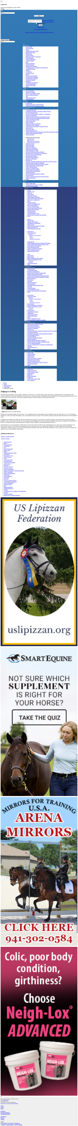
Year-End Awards (31, 233)
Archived (31, 237)
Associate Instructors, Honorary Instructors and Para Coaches (42, 331)
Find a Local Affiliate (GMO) (33, 93)
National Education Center (32, 51)
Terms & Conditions (14, 1103)
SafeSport (3, 1111)
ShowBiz (29, 286)
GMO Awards (30, 224)
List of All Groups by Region (34, 358)
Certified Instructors (30, 69)
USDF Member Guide (32, 372)
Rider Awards (30, 257)
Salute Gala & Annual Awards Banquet (36, 215)
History (27, 49)
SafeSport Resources (31, 85)
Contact (2, 1119)
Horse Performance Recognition (35, 258)
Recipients (30, 262)
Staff (27, 62)
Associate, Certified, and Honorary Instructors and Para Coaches (41, 161)
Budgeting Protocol (8, 468)
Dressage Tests (31, 310)
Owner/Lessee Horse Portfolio (34, 208)
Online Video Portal (30, 121)
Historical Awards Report (35, 239)
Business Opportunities (9, 473)
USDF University (30, 134)
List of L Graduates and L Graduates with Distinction (40, 344)
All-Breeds (30, 234)
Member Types (31, 191)
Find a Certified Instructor (32, 95)
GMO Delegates (7, 457)
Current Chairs (7, 464)
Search (31, 236)
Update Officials (31, 354)
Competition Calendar (32, 311)
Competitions (29, 103)
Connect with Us (29, 32)
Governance (29, 71)
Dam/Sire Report (31, 210)
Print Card (29, 193)
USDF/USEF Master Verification (35, 198)
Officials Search (31, 284)
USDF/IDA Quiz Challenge (32, 125)
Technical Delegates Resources (34, 337)
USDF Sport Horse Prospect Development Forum (38, 117)
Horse (28, 201)
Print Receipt (30, 194)
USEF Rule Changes (32, 314)
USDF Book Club (30, 140)
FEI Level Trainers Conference (33, 123)
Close (2, 9)
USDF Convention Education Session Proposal (37, 176)
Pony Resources (30, 175)
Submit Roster (30, 355)
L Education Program (31, 110)
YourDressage (30, 373)
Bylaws (27, 74)
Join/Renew (3, 1116)
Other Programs (29, 122)
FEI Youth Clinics (30, 129)
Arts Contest (30, 255)
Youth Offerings (30, 58)
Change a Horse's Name (33, 206)
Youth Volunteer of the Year (34, 228)
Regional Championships (33, 271)
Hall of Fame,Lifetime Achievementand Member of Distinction (33, 222)
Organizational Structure (31, 78)
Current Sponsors (30, 65)
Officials (28, 70)
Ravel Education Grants (33, 247)
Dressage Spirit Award (32, 251)
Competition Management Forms (35, 285)
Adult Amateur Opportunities (33, 169)
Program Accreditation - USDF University (37, 362)
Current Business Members (10, 481)
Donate (2, 1118)
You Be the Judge (30, 138)
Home (5, 382)
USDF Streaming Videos (32, 186)
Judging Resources (30, 172)
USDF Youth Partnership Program (34, 133)
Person (29, 190)
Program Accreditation (31, 148)
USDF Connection (31, 370)
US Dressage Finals (32, 270)
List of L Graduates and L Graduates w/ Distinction (38, 114)
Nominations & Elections (32, 82)
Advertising (6, 477)
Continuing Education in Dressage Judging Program (38, 111)
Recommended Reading (31, 112)
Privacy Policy (3, 1103)
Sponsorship (7, 474)
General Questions (8, 494)
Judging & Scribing (30, 92)
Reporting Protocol (8, 466)
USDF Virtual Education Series (33, 141)
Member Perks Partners (31, 66)
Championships (31, 269)
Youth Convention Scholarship (34, 248)
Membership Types (30, 52)
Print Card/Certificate (32, 205)
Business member (41, 23)
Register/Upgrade (31, 202)
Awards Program (31, 212)
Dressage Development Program (33, 154)
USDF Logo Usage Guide (33, 379)
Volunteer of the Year (32, 227)
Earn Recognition (30, 146)
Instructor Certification (31, 158)
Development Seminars (31, 156)
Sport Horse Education (31, 115)
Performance (30, 231)
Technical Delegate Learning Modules (35, 152)
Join (27, 96)
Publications (30, 369)
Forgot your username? (47, 20)
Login (39, 15)
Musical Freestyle (31, 278)
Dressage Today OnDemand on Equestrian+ (36, 153)
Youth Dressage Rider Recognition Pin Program (38, 243)
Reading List (29, 160)
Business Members (30, 63)
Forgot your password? (47, 22)
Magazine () (33, 56)
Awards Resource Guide (33, 213)
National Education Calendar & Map (34, 104)
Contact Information (30, 59)
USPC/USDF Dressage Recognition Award (37, 244)
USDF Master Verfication (33, 197)
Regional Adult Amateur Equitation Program (38, 277)
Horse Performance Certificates (34, 305)
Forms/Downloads (5, 1112)
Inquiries (6, 492)
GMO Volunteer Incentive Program (35, 226)
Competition (7, 387)
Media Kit (29, 374)
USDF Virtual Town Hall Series (33, 142)
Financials (28, 81)
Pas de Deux (30, 280)
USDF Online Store (30, 183)
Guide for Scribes (5, 438)
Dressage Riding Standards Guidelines (35, 163)
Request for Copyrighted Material (12, 495)
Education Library (30, 143)
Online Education (30, 145)
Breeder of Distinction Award (34, 259)
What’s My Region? (32, 195)
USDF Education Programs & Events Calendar (37, 164)
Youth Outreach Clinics (31, 130)
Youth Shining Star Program (34, 246)
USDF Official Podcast (31, 167)
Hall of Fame (29, 54)
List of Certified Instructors (33, 343)
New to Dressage (30, 91)
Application (30, 261)
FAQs (27, 86)
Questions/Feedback (5, 1114)
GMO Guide (30, 353)
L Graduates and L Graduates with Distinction (37, 67)
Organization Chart (8, 459)
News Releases (31, 380)
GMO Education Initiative (32, 149)
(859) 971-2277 (6, 1100)
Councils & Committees (9, 462)
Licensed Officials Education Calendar (35, 174)
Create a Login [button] (40, 27)
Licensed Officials (31, 336)
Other (28, 254)
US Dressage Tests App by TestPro (34, 184)
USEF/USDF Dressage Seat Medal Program (38, 275)
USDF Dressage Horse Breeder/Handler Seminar (37, 118)
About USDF (29, 47)
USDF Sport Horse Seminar (32, 119)
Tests (5, 447)
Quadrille (29, 281)
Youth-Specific (29, 128)
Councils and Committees (32, 77)
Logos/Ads (30, 377)
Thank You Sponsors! (38, 32)
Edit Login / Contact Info (33, 200)
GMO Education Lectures (32, 150)
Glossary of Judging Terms (32, 168)
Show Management (32, 282)
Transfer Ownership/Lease (33, 204)
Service (29, 219)
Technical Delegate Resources (33, 171)
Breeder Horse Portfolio (33, 209)
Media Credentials (31, 376)
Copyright (8, 1103)
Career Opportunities (31, 84)
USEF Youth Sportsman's (33, 250)
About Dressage (30, 48)
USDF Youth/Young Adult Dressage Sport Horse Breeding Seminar (42, 132)
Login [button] (40, 25)
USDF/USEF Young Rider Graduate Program (37, 126)
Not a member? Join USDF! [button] (40, 29)
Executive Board (30, 60)
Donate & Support (48, 32)
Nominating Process (8, 455)
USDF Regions (29, 55)
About (5, 384)
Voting (5, 458)
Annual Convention (30, 80)
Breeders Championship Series (34, 274)
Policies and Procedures (31, 75)
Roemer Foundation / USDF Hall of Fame (14, 470)
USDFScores (30, 313)
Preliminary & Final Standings (34, 235)
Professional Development (32, 157)
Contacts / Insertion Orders (10, 480)
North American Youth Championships (36, 273)
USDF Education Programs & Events (35, 106)
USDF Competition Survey (34, 318)
